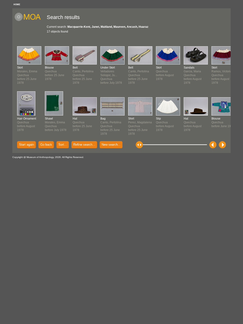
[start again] (29, 20)
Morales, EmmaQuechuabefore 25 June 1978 (27, 75)
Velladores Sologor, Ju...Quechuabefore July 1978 (111, 75)
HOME (17, 4)
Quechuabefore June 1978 (222, 122)
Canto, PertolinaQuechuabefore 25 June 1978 (83, 75)
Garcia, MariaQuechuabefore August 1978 (192, 75)
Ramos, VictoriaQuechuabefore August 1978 (221, 75)
